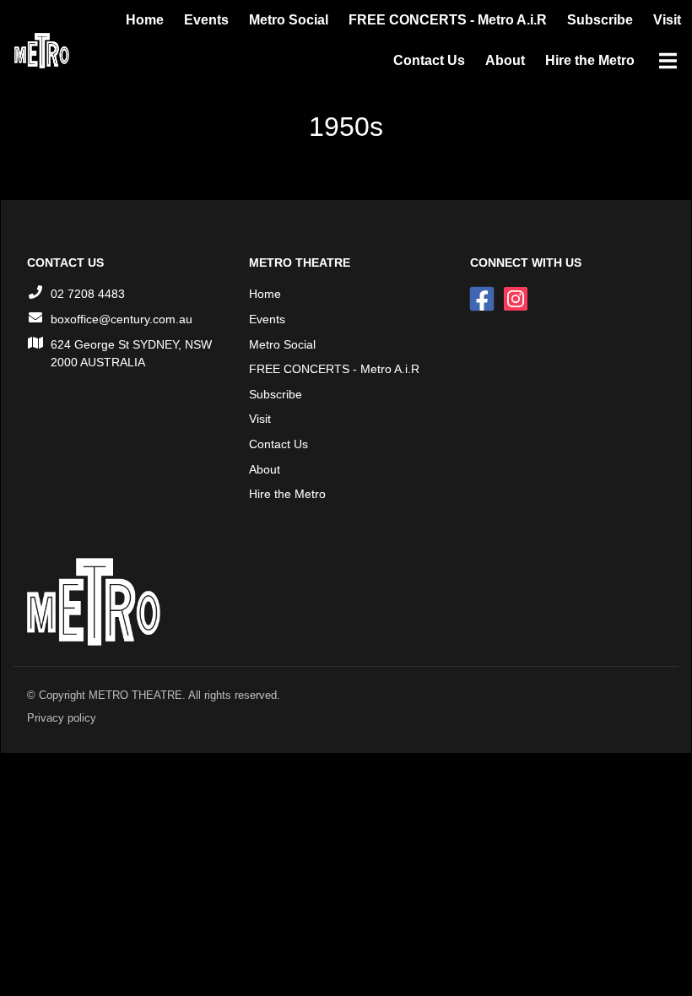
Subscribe (600, 20)
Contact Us (429, 60)
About (505, 60)
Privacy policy (61, 718)
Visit (667, 20)
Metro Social (288, 20)
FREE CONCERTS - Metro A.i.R (448, 20)
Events (206, 20)
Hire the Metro (590, 60)
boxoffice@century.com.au (121, 319)
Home (145, 20)
